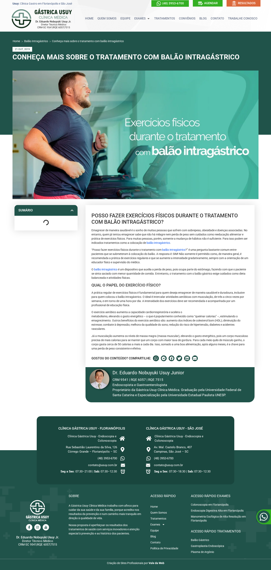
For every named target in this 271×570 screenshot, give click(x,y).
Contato (155, 542)
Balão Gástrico (200, 540)
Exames (155, 524)
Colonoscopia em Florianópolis (210, 504)
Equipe (154, 530)
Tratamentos (158, 518)
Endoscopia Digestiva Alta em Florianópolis (217, 510)
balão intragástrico (158, 242)
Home (16, 41)
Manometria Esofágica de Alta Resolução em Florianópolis (218, 518)
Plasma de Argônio (202, 552)
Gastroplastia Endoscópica (207, 546)
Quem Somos (158, 512)
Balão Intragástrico (36, 41)
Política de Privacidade (164, 548)
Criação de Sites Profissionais (125, 563)
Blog (153, 536)
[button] (142, 18)
